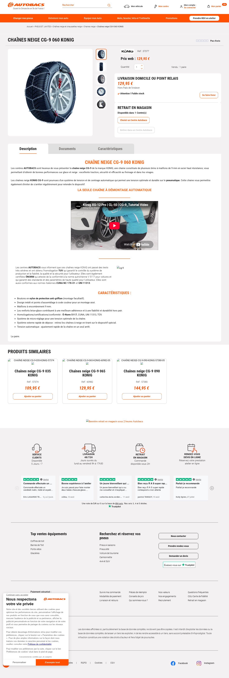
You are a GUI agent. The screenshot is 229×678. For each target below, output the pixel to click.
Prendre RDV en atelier (204, 18)
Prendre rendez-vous (178, 546)
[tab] (28, 149)
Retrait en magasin (197, 600)
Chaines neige (89, 27)
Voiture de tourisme (109, 553)
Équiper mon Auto (93, 18)
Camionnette (106, 557)
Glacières (35, 553)
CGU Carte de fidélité (198, 596)
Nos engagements (167, 596)
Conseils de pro (136, 596)
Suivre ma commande (110, 592)
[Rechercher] (109, 4)
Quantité (125, 67)
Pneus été (104, 549)
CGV (112, 663)
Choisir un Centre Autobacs (133, 120)
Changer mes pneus (23, 18)
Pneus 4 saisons (107, 545)
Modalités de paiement (110, 596)
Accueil (30, 27)
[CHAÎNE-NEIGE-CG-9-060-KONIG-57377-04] (50, 92)
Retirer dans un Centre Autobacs (136, 130)
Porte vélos (36, 549)
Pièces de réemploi (138, 592)
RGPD (84, 663)
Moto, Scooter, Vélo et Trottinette (133, 18)
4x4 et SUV (105, 561)
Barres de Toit (37, 545)
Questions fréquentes (198, 592)
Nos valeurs (164, 592)
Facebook (183, 663)
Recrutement (164, 600)
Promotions (171, 18)
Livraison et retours (109, 600)
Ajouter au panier (32, 396)
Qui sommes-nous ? (138, 600)
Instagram (209, 663)
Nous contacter (178, 536)
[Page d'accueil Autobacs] (26, 5)
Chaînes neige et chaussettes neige (67, 27)
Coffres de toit (37, 541)
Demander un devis (178, 556)
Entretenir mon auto (58, 18)
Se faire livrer (209, 95)
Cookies (98, 663)
